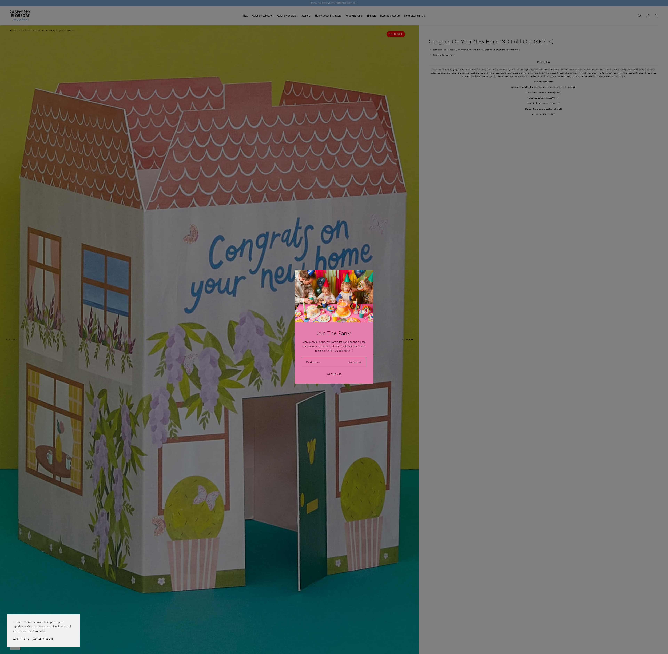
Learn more (21, 638)
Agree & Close (43, 638)
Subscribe (355, 362)
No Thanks (334, 374)
